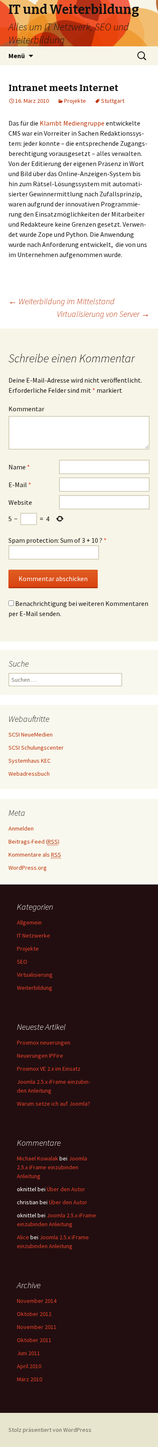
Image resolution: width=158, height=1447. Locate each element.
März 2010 (29, 1379)
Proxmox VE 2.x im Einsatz (48, 1068)
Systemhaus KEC (29, 760)
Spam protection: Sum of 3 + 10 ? (55, 540)
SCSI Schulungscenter (36, 747)
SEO (22, 961)
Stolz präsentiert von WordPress (49, 1430)
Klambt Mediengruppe (72, 123)
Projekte (75, 101)
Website (20, 502)
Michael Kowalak (37, 1158)
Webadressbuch (29, 773)
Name (19, 467)
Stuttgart (112, 101)
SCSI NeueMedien (30, 734)
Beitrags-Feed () (33, 841)
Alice (23, 1237)
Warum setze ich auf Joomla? (53, 1103)
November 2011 (36, 1327)
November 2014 (36, 1301)
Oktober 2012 (34, 1314)
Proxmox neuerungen (43, 1042)
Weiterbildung (34, 987)
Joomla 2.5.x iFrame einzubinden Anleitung (52, 1167)
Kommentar (26, 409)
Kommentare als (34, 854)
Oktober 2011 (34, 1340)
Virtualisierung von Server (103, 313)
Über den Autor (66, 1189)
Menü (16, 55)
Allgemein (29, 922)
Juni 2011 (28, 1353)
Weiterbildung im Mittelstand (61, 301)
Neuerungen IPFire (40, 1055)
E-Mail (19, 484)
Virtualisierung (35, 974)
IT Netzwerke (33, 935)
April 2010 (29, 1366)
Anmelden (21, 828)
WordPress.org (27, 867)
